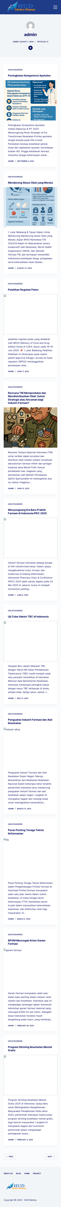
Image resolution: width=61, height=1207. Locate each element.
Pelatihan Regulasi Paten (23, 289)
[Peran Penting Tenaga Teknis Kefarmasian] (30, 858)
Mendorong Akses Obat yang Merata (30, 182)
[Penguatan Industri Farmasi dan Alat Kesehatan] (30, 748)
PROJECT (37, 1173)
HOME (27, 1173)
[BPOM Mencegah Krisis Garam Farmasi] (30, 968)
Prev (11, 1156)
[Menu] (55, 7)
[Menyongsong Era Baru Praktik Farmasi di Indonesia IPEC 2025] (30, 538)
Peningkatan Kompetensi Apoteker (29, 75)
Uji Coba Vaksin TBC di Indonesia (28, 616)
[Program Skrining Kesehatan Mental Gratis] (30, 1075)
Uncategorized (15, 70)
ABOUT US (8, 1173)
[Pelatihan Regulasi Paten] (30, 314)
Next (50, 1156)
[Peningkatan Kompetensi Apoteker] (30, 100)
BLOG (18, 1173)
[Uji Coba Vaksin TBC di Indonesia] (30, 641)
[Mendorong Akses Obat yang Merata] (30, 207)
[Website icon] (30, 48)
